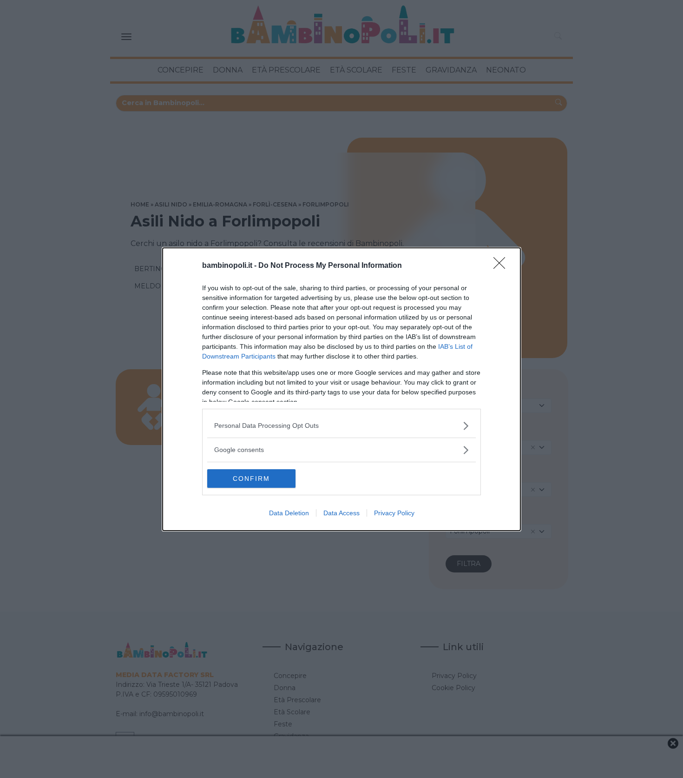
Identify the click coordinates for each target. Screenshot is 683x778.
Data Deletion (289, 513)
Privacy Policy (394, 513)
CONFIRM (251, 478)
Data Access (341, 513)
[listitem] (341, 426)
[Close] (502, 266)
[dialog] (341, 389)
